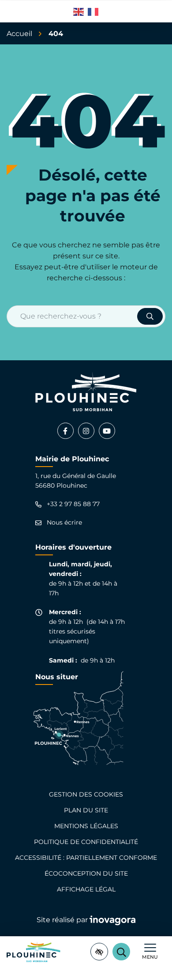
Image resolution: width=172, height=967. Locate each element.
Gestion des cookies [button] (86, 794)
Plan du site (86, 810)
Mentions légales (86, 826)
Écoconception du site (86, 873)
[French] (93, 11)
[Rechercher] (150, 316)
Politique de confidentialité (86, 842)
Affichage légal (86, 889)
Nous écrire (64, 522)
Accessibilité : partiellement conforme (86, 858)
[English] (79, 11)
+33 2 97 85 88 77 (73, 504)
